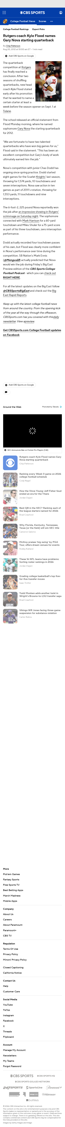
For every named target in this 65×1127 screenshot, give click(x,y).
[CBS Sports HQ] (46, 1075)
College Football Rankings (16, 29)
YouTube (8, 1004)
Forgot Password (12, 1066)
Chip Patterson (13, 46)
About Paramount (12, 924)
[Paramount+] (54, 1086)
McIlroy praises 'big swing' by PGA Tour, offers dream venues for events (39, 544)
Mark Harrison (30, 220)
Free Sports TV (11, 884)
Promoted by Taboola (50, 407)
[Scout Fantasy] (49, 1094)
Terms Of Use (10, 949)
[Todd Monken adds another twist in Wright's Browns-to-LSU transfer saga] (10, 599)
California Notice (12, 972)
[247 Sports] (13, 1087)
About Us (8, 914)
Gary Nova (23, 128)
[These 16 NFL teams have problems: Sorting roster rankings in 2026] (10, 565)
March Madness (11, 895)
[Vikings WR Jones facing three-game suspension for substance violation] (10, 616)
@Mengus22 (12, 260)
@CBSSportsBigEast (16, 291)
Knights (40, 177)
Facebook (8, 1020)
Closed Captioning (13, 967)
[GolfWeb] (32, 1100)
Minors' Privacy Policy (15, 959)
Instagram (8, 1015)
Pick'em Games (11, 874)
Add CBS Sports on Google (21, 56)
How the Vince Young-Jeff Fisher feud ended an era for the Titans (40, 492)
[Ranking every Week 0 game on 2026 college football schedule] (10, 480)
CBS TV (7, 935)
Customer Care (11, 991)
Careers (7, 919)
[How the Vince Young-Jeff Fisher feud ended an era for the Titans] (10, 497)
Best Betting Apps (13, 890)
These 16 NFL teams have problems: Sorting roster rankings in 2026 (39, 561)
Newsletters (9, 1055)
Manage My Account (14, 1050)
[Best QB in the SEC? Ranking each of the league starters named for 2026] (10, 514)
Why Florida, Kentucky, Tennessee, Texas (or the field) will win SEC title (39, 526)
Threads (7, 1031)
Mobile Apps (10, 901)
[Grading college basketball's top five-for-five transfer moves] (10, 582)
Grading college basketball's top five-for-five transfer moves (40, 578)
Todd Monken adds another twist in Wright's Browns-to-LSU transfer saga (40, 595)
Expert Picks (38, 29)
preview (29, 321)
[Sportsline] (34, 1087)
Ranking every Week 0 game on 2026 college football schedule (40, 475)
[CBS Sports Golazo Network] (32, 1081)
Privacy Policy (10, 954)
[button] (4, 12)
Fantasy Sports (11, 879)
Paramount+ (9, 930)
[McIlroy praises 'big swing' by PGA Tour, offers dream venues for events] (10, 548)
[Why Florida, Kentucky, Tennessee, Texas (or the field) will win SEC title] (10, 531)
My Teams (8, 1060)
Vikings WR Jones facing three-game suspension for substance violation (39, 612)
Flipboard (8, 1036)
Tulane (7, 111)
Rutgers (26, 67)
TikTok (6, 1010)
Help (5, 986)
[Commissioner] (17, 1093)
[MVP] (33, 1093)
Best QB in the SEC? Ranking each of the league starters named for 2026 (40, 509)
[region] (32, 430)
